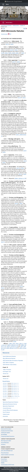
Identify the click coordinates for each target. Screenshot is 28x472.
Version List (5, 373)
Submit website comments (7, 454)
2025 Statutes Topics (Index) (9, 364)
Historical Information (6, 429)
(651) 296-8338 (4, 450)
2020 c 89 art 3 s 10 (14, 384)
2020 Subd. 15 (5, 388)
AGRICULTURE (16, 25)
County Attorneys (7, 408)
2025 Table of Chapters (8, 362)
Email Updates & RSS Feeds (7, 464)
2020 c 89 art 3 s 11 (15, 386)
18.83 (9, 53)
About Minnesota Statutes (9, 358)
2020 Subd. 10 (5, 386)
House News (4, 459)
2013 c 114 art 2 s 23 (15, 394)
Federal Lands (6, 414)
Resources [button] (6, 353)
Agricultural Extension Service (10, 404)
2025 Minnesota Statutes (6, 25)
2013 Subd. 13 (5, 396)
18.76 (7, 44)
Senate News (4, 461)
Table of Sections (7, 369)
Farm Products (6, 412)
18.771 (3, 242)
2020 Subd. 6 (5, 384)
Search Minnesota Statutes (9, 356)
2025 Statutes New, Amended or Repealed (13, 360)
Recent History (6, 381)
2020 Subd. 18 (5, 389)
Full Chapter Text (7, 371)
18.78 (3, 28)
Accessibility (4, 434)
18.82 (6, 53)
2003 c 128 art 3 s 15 (12, 345)
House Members (5, 442)
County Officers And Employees (10, 410)
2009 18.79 (5, 398)
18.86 (16, 53)
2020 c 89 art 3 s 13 (15, 389)
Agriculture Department (8, 406)
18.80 (24, 28)
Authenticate (4, 34)
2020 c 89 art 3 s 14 (15, 391)
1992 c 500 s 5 (19, 343)
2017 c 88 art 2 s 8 (15, 393)
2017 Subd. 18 (5, 393)
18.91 (11, 44)
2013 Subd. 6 (5, 394)
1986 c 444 (12, 343)
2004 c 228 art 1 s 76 (20, 178)
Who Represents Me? (6, 440)
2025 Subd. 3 (5, 383)
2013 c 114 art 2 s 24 (15, 396)
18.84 (13, 53)
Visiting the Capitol (5, 432)
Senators (3, 444)
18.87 (22, 53)
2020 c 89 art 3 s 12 (15, 388)
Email (11, 450)
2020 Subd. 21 (5, 391)
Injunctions (5, 416)
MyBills (2, 462)
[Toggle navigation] (3, 4)
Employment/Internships (7, 430)
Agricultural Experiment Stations (10, 402)
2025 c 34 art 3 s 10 (14, 383)
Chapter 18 (22, 25)
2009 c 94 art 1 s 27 (14, 398)
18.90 (14, 341)
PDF (10, 34)
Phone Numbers (5, 452)
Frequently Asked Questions (7, 436)
